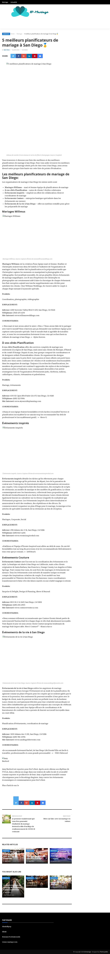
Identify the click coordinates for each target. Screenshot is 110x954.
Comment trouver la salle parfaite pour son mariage (60, 853)
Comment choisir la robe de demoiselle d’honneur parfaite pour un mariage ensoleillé (11, 854)
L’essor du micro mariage (58, 883)
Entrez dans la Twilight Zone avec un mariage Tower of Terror (36, 876)
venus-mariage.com (9, 942)
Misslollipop (6, 927)
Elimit (4, 932)
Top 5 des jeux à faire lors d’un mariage (36, 857)
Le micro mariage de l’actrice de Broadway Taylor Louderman (12, 887)
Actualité (14, 2)
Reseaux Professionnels (11, 937)
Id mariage (87, 952)
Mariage (5, 2)
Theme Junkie (104, 952)
